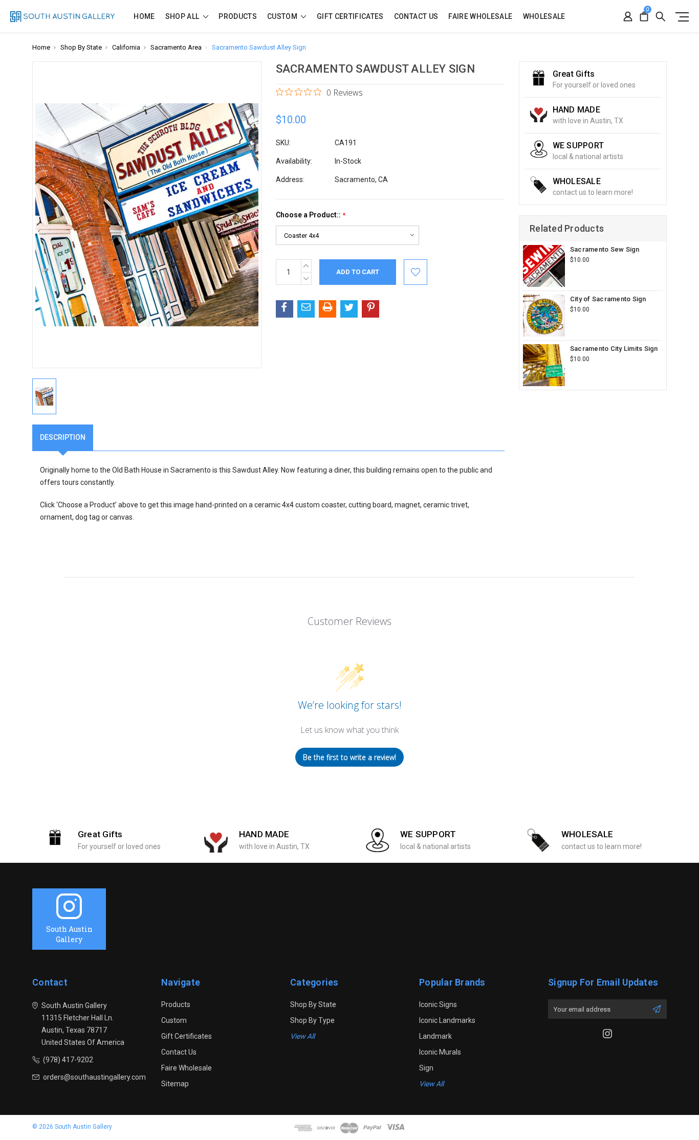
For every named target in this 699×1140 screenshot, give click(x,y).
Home (144, 16)
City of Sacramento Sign (608, 299)
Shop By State (313, 1004)
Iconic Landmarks (447, 1020)
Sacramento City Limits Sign (614, 348)
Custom (283, 16)
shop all (183, 16)
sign (426, 1068)
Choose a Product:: (310, 215)
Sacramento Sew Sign (605, 249)
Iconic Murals (440, 1052)
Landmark (435, 1036)
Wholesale (544, 16)
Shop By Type (312, 1020)
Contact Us (416, 16)
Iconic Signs (438, 1004)
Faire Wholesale (480, 16)
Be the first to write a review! (349, 757)
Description (62, 437)
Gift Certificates (350, 16)
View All (302, 1036)
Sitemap (175, 1084)
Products (238, 16)
